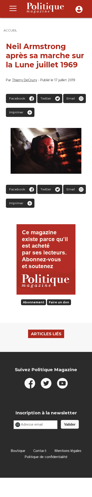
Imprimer (16, 112)
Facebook (17, 98)
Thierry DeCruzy (24, 80)
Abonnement (33, 302)
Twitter (46, 98)
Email (71, 98)
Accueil (10, 30)
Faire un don (59, 302)
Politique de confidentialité (46, 457)
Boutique (18, 451)
